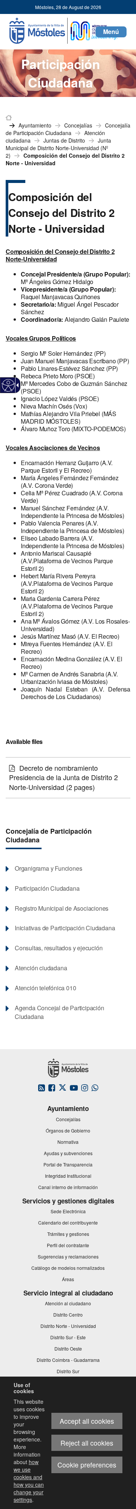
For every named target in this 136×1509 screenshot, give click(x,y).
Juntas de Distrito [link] (64, 140)
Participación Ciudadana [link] (47, 888)
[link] (8, 385)
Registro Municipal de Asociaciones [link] (61, 908)
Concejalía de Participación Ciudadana (49, 835)
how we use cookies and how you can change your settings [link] (29, 1480)
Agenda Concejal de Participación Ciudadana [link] (59, 1012)
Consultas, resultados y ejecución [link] (58, 948)
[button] (111, 31)
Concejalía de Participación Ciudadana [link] (68, 129)
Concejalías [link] (78, 125)
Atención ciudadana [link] (41, 968)
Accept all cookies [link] (87, 1421)
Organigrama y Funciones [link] (48, 868)
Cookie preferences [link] (86, 1464)
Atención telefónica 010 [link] (45, 988)
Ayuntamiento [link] (35, 125)
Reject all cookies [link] (86, 1443)
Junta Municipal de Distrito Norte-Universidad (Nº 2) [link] (58, 148)
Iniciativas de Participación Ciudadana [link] (65, 928)
